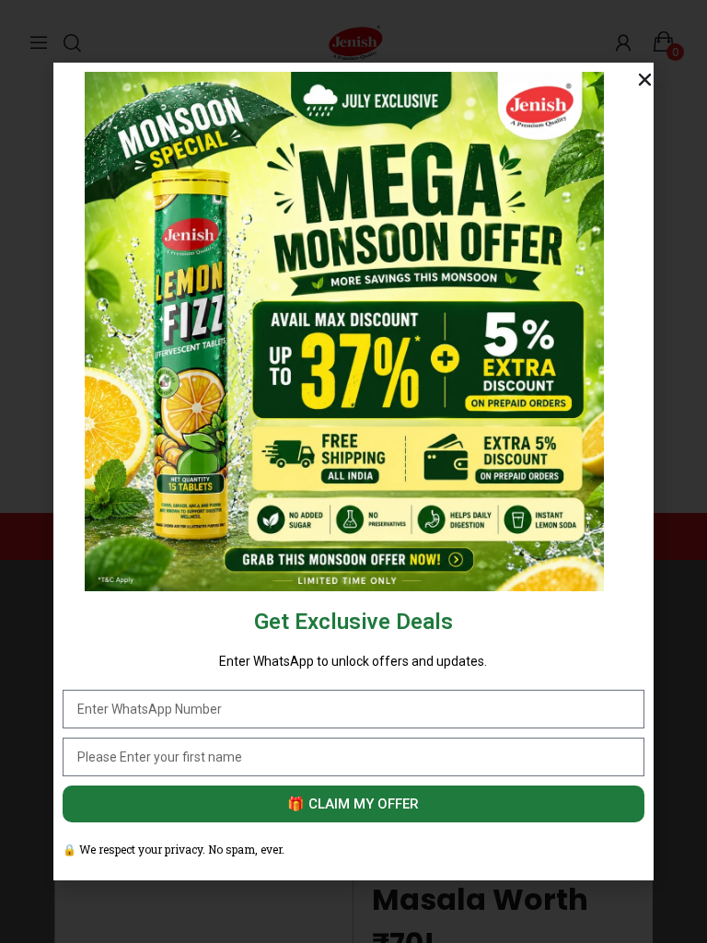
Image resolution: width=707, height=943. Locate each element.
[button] (645, 79)
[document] (353, 471)
